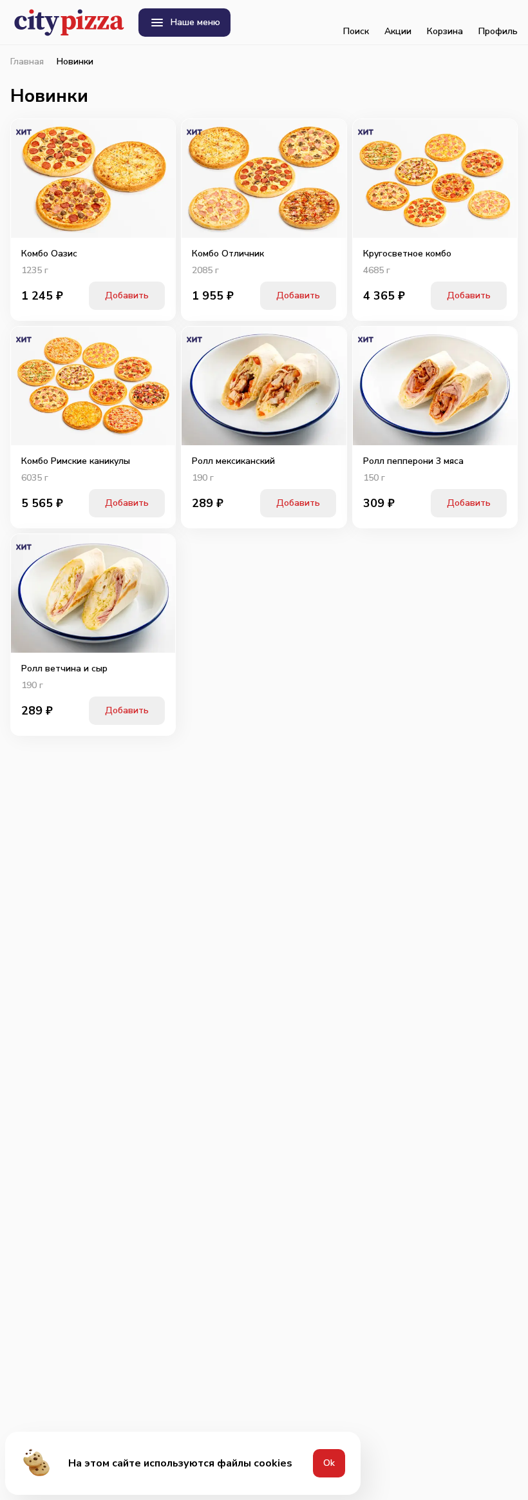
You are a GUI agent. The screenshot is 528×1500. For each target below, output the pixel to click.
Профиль (498, 31)
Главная (27, 62)
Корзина (445, 31)
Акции (397, 31)
